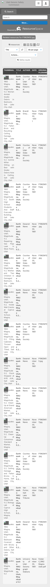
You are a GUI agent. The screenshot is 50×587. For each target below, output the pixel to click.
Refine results (25, 60)
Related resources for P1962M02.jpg (19, 37)
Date (34, 70)
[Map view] (38, 45)
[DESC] (22, 50)
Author (26, 70)
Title (18, 70)
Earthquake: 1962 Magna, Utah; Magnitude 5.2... (18, 197)
